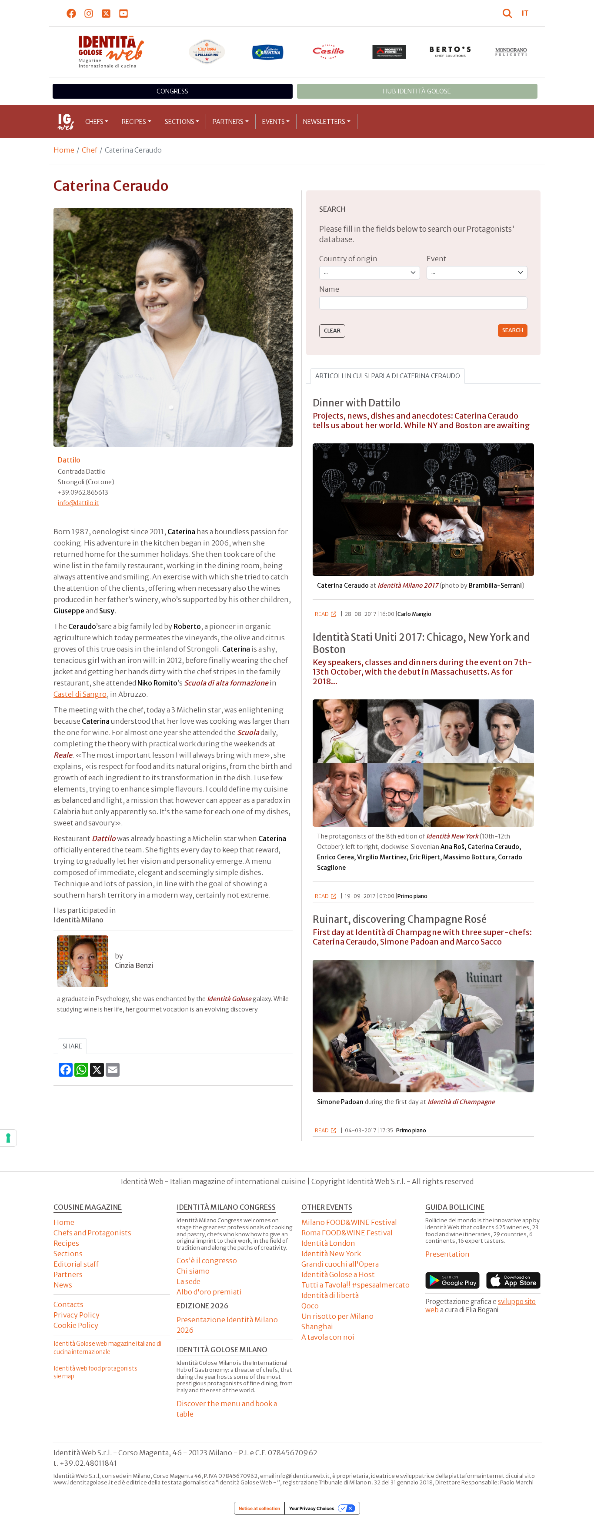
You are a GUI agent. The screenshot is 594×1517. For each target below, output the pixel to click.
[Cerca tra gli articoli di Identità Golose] (509, 13)
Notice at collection (259, 1508)
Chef (89, 150)
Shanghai (317, 1326)
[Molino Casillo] (328, 52)
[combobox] (423, 303)
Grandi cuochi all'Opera (340, 1264)
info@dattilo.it (78, 503)
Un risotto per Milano (337, 1316)
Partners (228, 122)
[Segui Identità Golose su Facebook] (71, 13)
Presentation (447, 1254)
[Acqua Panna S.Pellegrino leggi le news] (207, 52)
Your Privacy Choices (311, 1508)
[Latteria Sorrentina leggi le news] (267, 52)
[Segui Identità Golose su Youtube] (124, 13)
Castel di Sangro (80, 694)
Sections (179, 122)
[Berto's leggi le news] (450, 52)
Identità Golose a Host (338, 1274)
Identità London (328, 1243)
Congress (172, 91)
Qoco (310, 1305)
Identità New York (331, 1253)
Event (437, 258)
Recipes (134, 122)
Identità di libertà (330, 1295)
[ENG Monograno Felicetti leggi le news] (511, 52)
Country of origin (348, 258)
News (62, 1285)
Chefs (94, 122)
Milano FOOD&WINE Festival (349, 1222)
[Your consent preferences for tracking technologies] (8, 1138)
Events (273, 122)
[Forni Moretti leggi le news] (389, 52)
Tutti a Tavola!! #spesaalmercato (355, 1285)
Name (329, 289)
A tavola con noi (327, 1337)
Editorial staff (76, 1264)
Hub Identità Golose (417, 91)
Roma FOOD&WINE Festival (347, 1232)
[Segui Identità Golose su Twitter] (106, 13)
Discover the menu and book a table (227, 1408)
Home (63, 150)
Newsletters (324, 122)
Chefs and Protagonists (92, 1232)
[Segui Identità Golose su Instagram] (89, 13)
